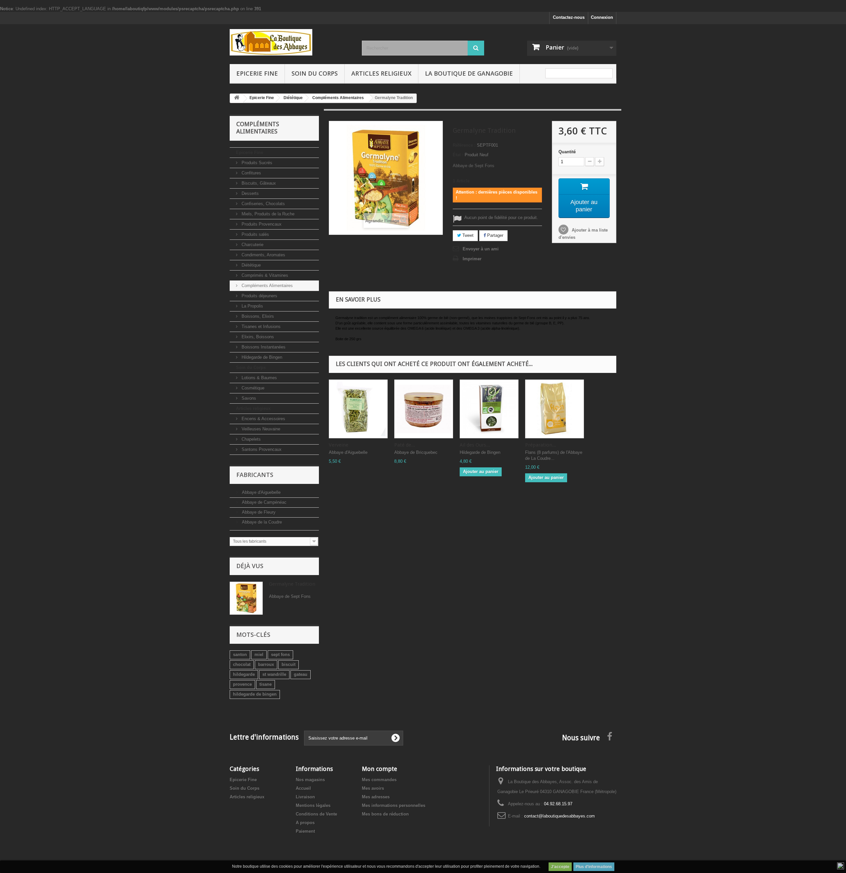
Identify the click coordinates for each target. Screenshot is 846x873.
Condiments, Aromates (262, 254)
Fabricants (254, 475)
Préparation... (540, 445)
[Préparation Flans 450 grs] (554, 409)
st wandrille (274, 674)
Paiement (305, 831)
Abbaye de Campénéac (264, 502)
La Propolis (251, 306)
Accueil (303, 788)
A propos (305, 822)
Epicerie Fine (257, 73)
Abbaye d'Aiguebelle (261, 492)
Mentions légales (313, 805)
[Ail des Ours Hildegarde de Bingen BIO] (489, 409)
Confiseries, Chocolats (262, 203)
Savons (248, 398)
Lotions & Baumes (258, 377)
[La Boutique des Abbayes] (291, 42)
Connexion (602, 17)
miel (258, 654)
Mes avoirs (373, 788)
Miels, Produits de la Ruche (267, 213)
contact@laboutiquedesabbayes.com (559, 816)
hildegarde (244, 674)
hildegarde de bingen (255, 694)
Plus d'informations (594, 866)
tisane (265, 684)
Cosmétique (252, 387)
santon (240, 654)
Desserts (249, 193)
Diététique (250, 265)
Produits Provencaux (261, 224)
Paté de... (404, 445)
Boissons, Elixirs (257, 316)
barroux (266, 664)
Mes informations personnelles (393, 805)
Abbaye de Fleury (258, 512)
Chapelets (250, 439)
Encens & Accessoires (262, 418)
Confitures (250, 172)
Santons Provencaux (261, 449)
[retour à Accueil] (236, 98)
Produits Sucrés (256, 162)
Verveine (338, 445)
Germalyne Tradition (292, 584)
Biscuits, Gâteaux (258, 183)
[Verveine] (358, 409)
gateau (300, 674)
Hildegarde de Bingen (261, 357)
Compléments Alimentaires (266, 285)
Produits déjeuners (258, 295)
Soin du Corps (314, 73)
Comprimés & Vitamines (264, 275)
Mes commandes (379, 779)
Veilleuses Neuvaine (260, 428)
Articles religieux (381, 73)
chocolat (241, 664)
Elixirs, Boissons (257, 336)
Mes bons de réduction (385, 814)
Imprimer (472, 258)
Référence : (464, 145)
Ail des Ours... (475, 445)
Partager (494, 235)
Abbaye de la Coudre (261, 522)
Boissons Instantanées (263, 347)
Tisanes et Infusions (260, 326)
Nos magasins (310, 779)
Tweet (467, 235)
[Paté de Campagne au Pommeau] (423, 409)
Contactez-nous (569, 17)
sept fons (280, 654)
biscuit (288, 664)
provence (242, 684)
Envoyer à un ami (481, 248)
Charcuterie (251, 244)
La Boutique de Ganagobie (469, 73)
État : (458, 154)
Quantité (567, 151)
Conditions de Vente (316, 814)
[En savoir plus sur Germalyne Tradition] (246, 598)
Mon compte (379, 768)
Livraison (305, 796)
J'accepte (560, 866)
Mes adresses (376, 796)
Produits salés (254, 234)
